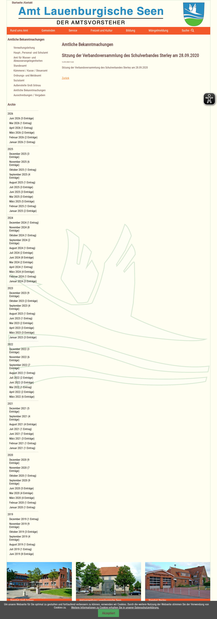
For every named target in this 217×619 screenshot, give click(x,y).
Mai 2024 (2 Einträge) (21, 262)
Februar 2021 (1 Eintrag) (22, 443)
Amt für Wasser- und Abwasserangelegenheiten (28, 59)
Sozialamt (19, 80)
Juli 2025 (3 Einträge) (21, 187)
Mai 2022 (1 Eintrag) (20, 387)
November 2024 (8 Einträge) (19, 229)
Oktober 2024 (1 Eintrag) (22, 235)
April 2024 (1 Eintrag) (21, 267)
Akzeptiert (108, 613)
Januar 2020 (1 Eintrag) (22, 507)
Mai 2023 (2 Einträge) (21, 323)
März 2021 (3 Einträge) (21, 438)
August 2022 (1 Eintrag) (22, 373)
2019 (10, 514)
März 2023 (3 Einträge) (21, 332)
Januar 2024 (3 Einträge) (23, 281)
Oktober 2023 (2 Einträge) (23, 301)
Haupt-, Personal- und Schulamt (31, 52)
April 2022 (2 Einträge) (21, 392)
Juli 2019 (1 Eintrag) (20, 549)
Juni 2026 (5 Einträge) (21, 118)
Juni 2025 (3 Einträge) (21, 192)
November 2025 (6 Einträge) (19, 163)
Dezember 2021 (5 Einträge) (19, 410)
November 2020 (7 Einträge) (19, 469)
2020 (10, 455)
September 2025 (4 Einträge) (19, 176)
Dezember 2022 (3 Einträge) (19, 350)
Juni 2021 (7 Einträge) (21, 433)
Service (73, 30)
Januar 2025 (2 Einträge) (23, 211)
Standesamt (20, 65)
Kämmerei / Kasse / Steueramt (30, 70)
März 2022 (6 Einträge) (21, 396)
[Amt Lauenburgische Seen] (105, 13)
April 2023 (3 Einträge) (21, 328)
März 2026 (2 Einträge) (21, 132)
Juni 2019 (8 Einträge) (21, 554)
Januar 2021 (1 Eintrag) (22, 448)
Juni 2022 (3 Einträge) (21, 382)
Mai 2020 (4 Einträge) (21, 493)
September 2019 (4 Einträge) (19, 538)
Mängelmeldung (158, 30)
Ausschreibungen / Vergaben (29, 95)
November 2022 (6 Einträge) (19, 358)
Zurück (65, 78)
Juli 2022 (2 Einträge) (21, 377)
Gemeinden (48, 30)
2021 (10, 403)
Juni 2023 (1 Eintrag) (20, 318)
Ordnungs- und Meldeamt (27, 75)
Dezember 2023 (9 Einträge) (19, 294)
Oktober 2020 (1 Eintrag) (22, 475)
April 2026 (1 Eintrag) (21, 127)
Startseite (17, 2)
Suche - (186, 30)
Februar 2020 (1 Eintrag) (22, 502)
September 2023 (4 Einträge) (19, 307)
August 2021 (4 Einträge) (23, 424)
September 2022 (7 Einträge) (19, 366)
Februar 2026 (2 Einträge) (23, 137)
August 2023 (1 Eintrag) (22, 313)
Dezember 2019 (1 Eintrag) (24, 519)
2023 (10, 288)
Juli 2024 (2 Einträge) (21, 252)
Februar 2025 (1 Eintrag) (22, 206)
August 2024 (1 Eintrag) (22, 248)
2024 (10, 217)
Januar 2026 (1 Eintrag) (22, 142)
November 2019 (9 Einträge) (19, 525)
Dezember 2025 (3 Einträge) (19, 155)
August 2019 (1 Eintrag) (22, 544)
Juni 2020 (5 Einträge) (21, 488)
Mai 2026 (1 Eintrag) (20, 123)
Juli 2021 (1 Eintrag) (20, 429)
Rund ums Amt (19, 30)
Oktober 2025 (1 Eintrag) (22, 169)
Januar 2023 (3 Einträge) (23, 337)
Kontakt (28, 2)
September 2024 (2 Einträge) (19, 241)
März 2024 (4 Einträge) (21, 271)
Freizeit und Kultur (101, 30)
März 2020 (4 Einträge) (21, 498)
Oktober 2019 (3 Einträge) (23, 531)
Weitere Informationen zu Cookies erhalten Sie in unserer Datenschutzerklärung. (115, 607)
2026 (10, 113)
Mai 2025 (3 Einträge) (21, 196)
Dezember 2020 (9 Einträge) (19, 461)
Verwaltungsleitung (24, 47)
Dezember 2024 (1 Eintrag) (24, 222)
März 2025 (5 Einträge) (21, 201)
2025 (10, 149)
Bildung (130, 30)
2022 (10, 344)
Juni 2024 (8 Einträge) (21, 257)
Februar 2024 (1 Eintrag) (22, 276)
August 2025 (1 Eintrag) (22, 182)
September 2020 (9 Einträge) (19, 482)
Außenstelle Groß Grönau (27, 85)
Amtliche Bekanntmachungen (30, 90)
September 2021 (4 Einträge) (19, 418)
